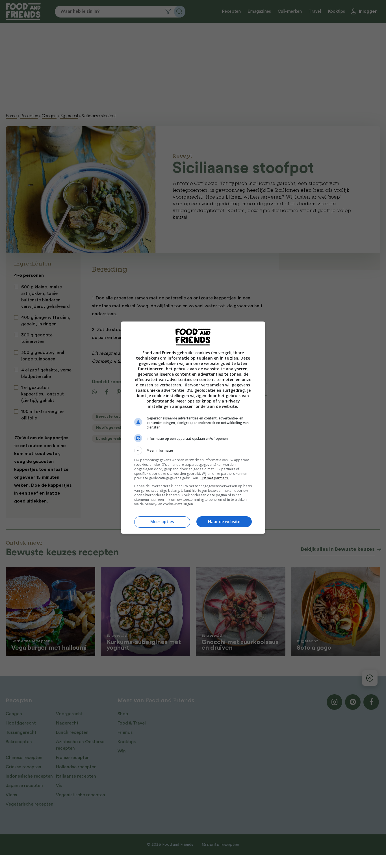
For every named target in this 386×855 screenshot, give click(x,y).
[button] (193, 450)
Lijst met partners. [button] (214, 478)
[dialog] (193, 427)
